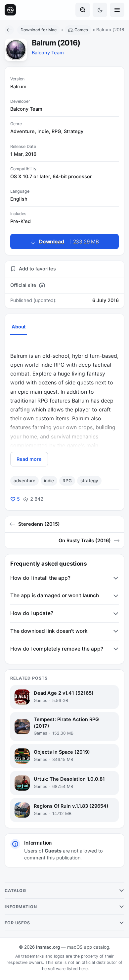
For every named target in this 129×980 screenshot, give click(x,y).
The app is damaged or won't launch (54, 595)
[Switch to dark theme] (100, 10)
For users (17, 922)
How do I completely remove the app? (56, 649)
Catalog (15, 890)
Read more (29, 459)
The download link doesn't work (49, 631)
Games (81, 29)
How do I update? (31, 613)
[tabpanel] (64, 404)
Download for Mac (39, 29)
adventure (24, 480)
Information (21, 906)
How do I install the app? (40, 578)
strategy (89, 480)
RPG (67, 480)
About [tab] (19, 327)
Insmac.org (48, 947)
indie (49, 480)
